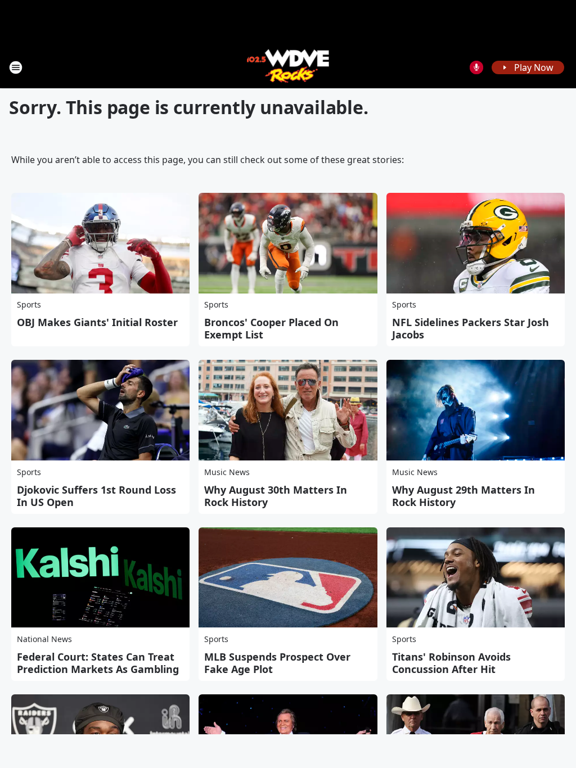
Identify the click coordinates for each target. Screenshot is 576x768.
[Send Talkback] (476, 67)
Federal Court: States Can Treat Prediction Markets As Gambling (98, 662)
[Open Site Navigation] (15, 67)
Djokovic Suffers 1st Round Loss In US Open (96, 496)
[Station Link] (288, 67)
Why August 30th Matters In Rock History (275, 496)
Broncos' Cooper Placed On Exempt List (271, 328)
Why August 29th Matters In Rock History (463, 496)
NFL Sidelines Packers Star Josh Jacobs (470, 328)
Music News (227, 472)
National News (44, 639)
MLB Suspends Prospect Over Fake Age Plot (277, 662)
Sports (29, 304)
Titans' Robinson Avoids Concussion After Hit (451, 662)
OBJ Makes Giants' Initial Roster (97, 322)
